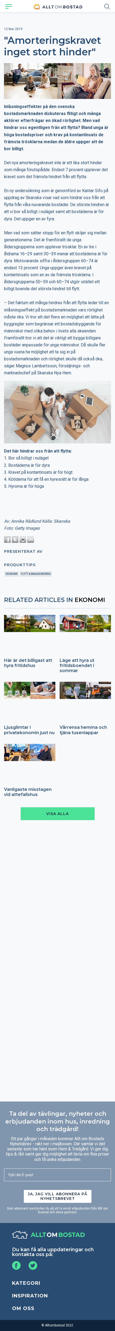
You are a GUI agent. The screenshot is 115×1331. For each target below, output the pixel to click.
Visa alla (57, 813)
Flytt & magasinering (36, 573)
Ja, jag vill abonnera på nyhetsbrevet (57, 1196)
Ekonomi (12, 573)
